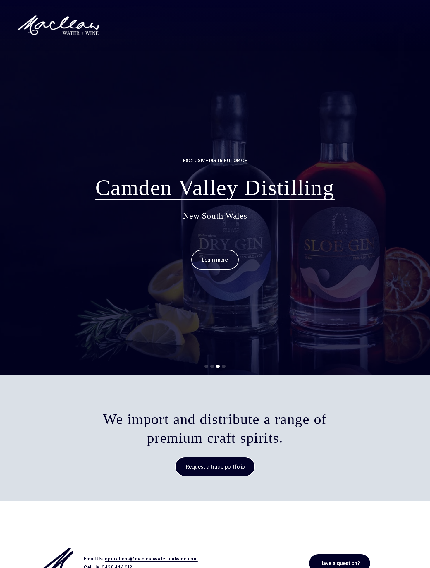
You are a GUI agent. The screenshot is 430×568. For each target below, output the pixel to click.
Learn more (215, 260)
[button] (206, 366)
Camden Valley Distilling (215, 187)
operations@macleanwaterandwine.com (151, 559)
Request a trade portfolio (215, 467)
